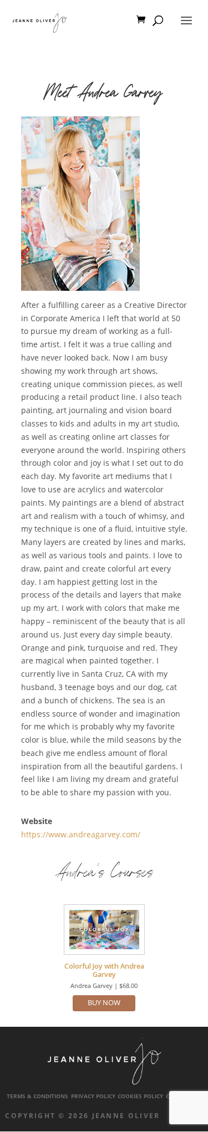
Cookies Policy (140, 1096)
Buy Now (104, 1002)
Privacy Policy (93, 1096)
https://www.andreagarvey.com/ (80, 834)
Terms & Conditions (37, 1096)
